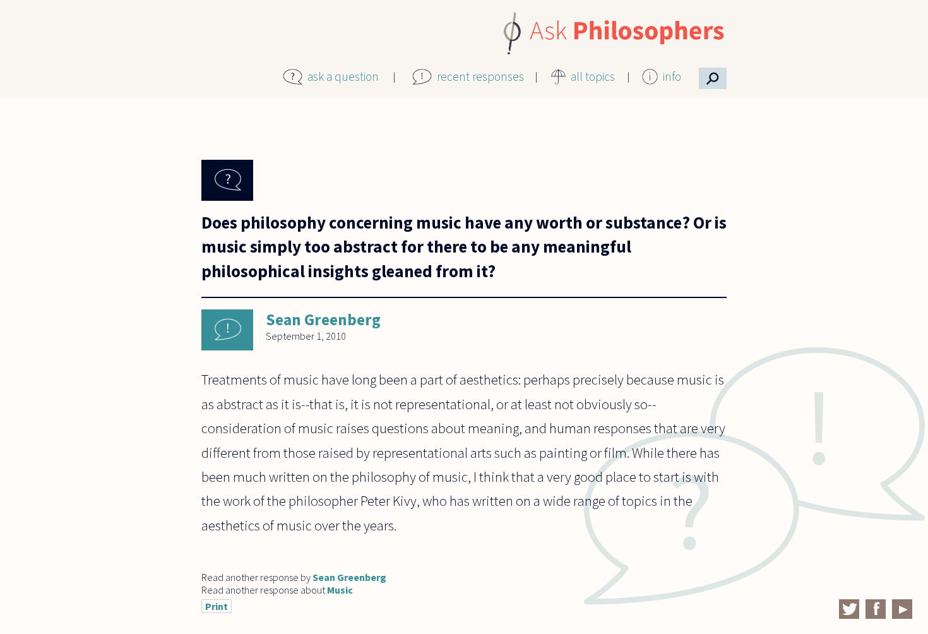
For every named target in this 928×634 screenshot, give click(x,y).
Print (216, 606)
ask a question (343, 76)
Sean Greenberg (323, 319)
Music (340, 589)
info (672, 76)
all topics (593, 76)
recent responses (480, 76)
